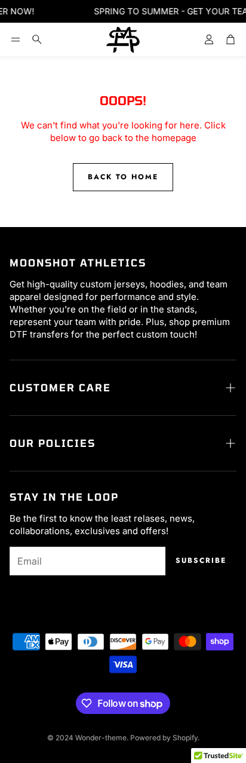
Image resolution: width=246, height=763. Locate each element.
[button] (15, 39)
